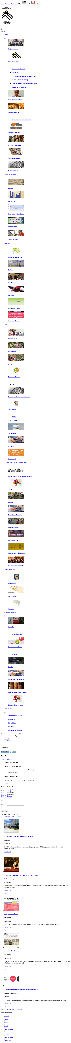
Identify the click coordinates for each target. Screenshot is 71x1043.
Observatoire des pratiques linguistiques (24, 83)
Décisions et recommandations (21, 120)
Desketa (10, 270)
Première (3, 816)
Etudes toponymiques (15, 730)
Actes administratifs (14, 158)
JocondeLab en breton (11, 951)
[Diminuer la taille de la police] (2, 752)
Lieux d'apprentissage (15, 257)
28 (9, 797)
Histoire (10, 188)
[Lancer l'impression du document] (11, 752)
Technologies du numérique (20, 80)
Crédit (6, 1026)
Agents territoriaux (14, 321)
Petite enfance (12, 339)
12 (15, 816)
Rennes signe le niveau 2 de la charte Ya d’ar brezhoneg (21, 875)
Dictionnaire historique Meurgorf (18, 692)
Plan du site (7, 1019)
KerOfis (10, 667)
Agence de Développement (20, 87)
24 (1, 797)
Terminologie (12, 459)
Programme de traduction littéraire (19, 397)
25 (3, 797)
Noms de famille (13, 239)
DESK (14, 417)
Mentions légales (9, 1029)
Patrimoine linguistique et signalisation (24, 76)
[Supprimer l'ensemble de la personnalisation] (8, 752)
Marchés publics (13, 171)
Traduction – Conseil (18, 69)
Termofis (11, 627)
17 (1, 795)
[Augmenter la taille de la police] (4, 752)
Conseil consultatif (14, 132)
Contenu (7, 4)
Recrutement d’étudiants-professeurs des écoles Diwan (21, 989)
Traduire (11, 446)
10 (13, 816)
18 (3, 795)
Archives (14, 654)
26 (5, 797)
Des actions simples (14, 540)
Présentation (12, 583)
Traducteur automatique (16, 679)
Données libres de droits (15, 705)
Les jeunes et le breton (11, 914)
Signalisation (12, 433)
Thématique (4, 808)
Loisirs (10, 364)
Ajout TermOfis (17, 634)
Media (10, 489)
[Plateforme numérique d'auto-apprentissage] (16, 266)
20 (7, 795)
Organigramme (13, 49)
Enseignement (12, 351)
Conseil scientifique (14, 112)
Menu (2, 4)
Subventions (12, 409)
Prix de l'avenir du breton (16, 566)
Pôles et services (13, 61)
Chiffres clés (12, 201)
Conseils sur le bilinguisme (16, 553)
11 (14, 816)
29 (11, 797)
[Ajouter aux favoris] (15, 752)
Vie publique (12, 723)
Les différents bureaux (15, 145)
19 (5, 795)
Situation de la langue (15, 715)
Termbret (15, 72)
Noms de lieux (12, 226)
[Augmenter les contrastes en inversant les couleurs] (6, 752)
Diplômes (11, 295)
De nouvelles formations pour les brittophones (18, 836)
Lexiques (11, 726)
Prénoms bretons (13, 527)
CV (13, 384)
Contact (39, 4)
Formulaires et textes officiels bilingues (20, 476)
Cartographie (12, 596)
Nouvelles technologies (15, 515)
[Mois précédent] (1, 783)
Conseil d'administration (15, 100)
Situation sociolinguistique (16, 214)
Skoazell (14, 420)
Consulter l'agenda (6, 759)
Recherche (14, 4)
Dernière (19, 816)
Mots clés (3, 804)
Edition (10, 502)
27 (7, 797)
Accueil (6, 739)
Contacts (11, 609)
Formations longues (14, 308)
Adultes (10, 283)
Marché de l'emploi (14, 377)
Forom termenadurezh (15, 647)
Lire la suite (7, 852)
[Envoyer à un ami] (13, 752)
